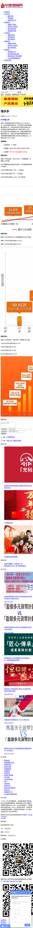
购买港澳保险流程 (13, 54)
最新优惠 (10, 16)
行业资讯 (7, 14)
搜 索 (19, 92)
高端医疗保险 (12, 31)
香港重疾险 (7, 769)
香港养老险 (7, 764)
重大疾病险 (11, 39)
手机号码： (4, 431)
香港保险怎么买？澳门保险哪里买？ (15, 566)
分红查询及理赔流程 (10, 794)
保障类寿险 (11, 37)
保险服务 (7, 50)
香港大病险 (7, 767)
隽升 (5, 781)
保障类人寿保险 (13, 26)
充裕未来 (7, 783)
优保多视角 (7, 60)
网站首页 (7, 12)
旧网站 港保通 (8, 775)
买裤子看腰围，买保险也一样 (13, 564)
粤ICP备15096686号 (10, 881)
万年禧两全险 (10, 437)
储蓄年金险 (11, 35)
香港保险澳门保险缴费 (15, 56)
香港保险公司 (12, 20)
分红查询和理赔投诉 (14, 58)
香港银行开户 (12, 52)
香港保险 (7, 22)
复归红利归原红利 (9, 788)
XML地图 (3, 818)
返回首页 (3, 920)
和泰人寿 (6, 119)
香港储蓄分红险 (9, 762)
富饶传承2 (7, 785)
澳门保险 (7, 777)
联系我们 (3, 922)
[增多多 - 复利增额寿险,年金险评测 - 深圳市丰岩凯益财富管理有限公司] (12, 7)
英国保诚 (7, 771)
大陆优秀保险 (8, 779)
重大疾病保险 (12, 28)
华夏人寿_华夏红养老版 (13, 440)
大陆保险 (7, 33)
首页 (2, 94)
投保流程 (3, 924)
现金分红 (7, 790)
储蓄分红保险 (12, 24)
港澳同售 (7, 41)
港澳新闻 (10, 18)
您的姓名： (4, 429)
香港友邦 (7, 773)
